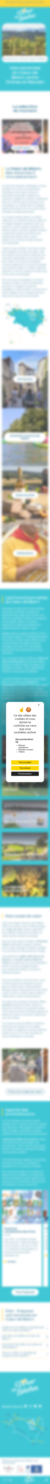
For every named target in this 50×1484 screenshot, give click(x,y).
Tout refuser (25, 768)
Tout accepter (25, 762)
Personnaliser (25, 774)
